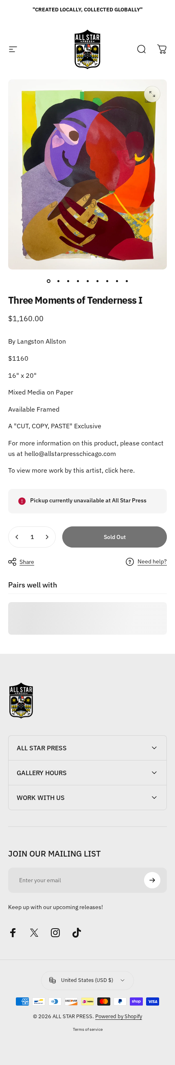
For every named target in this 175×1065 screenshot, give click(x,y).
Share (27, 561)
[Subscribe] (152, 880)
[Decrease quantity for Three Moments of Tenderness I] (17, 537)
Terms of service (88, 1029)
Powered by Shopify (118, 1016)
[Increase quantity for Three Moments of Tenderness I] (46, 537)
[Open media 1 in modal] (152, 94)
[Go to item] (48, 281)
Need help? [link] (152, 561)
